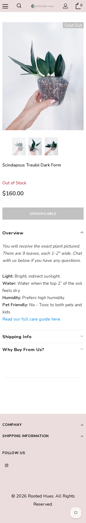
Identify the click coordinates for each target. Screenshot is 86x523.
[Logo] (42, 6)
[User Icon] (65, 6)
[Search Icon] (19, 6)
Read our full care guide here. (31, 319)
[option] (43, 76)
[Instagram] (6, 465)
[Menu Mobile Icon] (4, 6)
